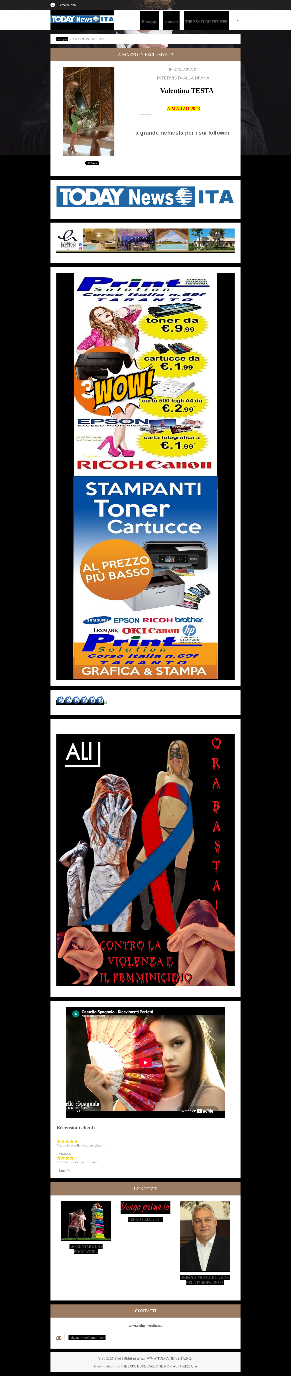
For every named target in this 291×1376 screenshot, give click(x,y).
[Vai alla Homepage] (82, 20)
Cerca (52, 4)
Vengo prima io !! (145, 1219)
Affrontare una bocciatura (86, 1249)
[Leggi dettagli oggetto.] (86, 1238)
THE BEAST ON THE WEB (206, 21)
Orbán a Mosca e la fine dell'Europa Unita (205, 1280)
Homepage (149, 21)
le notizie (171, 21)
